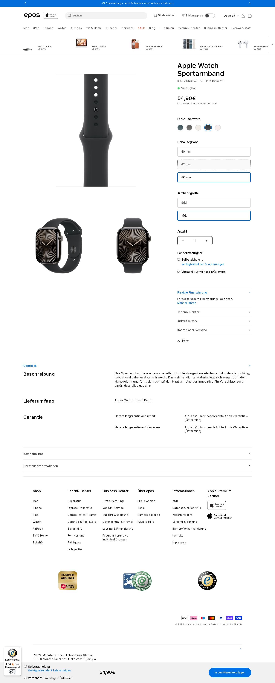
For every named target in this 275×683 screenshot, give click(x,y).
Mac (35, 500)
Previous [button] (25, 3)
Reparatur (74, 500)
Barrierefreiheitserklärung (189, 528)
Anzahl (182, 231)
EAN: (202, 81)
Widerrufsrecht (182, 514)
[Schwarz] (208, 127)
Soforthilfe (75, 528)
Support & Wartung (115, 514)
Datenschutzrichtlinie (186, 507)
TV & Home (40, 535)
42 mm (186, 164)
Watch (37, 521)
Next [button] (250, 3)
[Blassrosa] (218, 128)
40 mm (186, 151)
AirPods (38, 528)
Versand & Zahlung (184, 521)
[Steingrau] (189, 128)
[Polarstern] (198, 128)
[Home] (32, 15)
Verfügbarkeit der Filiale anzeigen (203, 264)
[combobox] (106, 15)
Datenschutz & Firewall (118, 521)
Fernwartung (76, 535)
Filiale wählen (146, 500)
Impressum (179, 542)
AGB (175, 500)
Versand (212, 103)
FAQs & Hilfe (146, 521)
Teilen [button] (186, 340)
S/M (184, 202)
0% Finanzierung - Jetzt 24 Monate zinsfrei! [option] (137, 3)
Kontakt (177, 535)
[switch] (12, 671)
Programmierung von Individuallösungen (116, 537)
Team (141, 507)
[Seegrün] (180, 128)
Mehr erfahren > (164, 3)
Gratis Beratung (113, 500)
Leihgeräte (75, 549)
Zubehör (38, 542)
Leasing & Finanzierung (118, 528)
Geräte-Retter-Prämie (82, 514)
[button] (26, 28)
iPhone (37, 507)
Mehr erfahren (186, 302)
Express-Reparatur (80, 507)
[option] (43, 44)
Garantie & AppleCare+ (83, 521)
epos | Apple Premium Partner (202, 624)
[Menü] (19, 649)
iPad (35, 514)
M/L (184, 215)
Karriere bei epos (149, 514)
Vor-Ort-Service (113, 507)
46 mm (186, 177)
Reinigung (74, 542)
